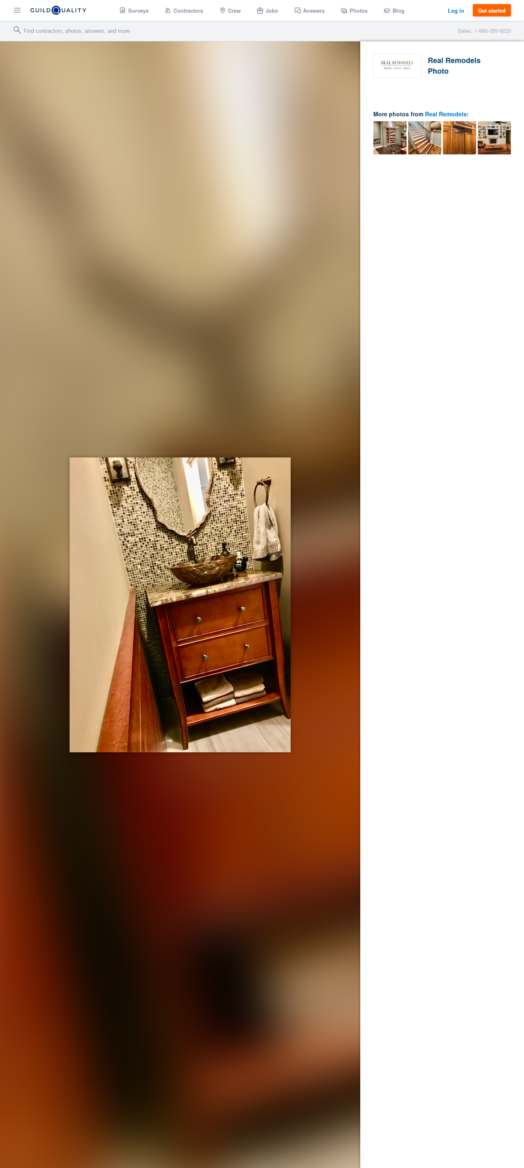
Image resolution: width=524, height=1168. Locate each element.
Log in (456, 10)
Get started (492, 10)
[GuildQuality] (58, 10)
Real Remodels (446, 114)
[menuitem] (134, 10)
